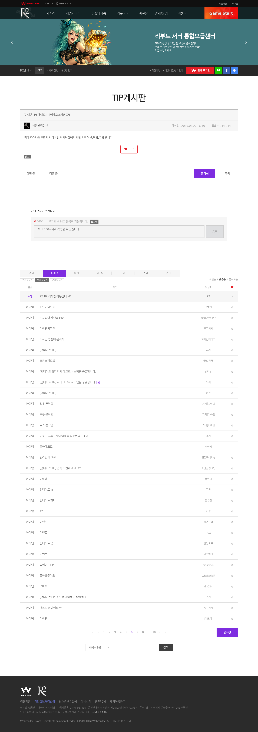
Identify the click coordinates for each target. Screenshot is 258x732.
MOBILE (63, 3)
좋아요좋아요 (47, 575)
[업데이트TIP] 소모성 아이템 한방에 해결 (63, 597)
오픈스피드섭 (47, 360)
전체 (31, 273)
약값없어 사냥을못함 (52, 317)
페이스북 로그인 (226, 70)
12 (41, 511)
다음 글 (53, 173)
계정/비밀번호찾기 (173, 70)
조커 (208, 597)
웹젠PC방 (100, 701)
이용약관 (25, 701)
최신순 (212, 279)
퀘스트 (100, 273)
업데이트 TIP (47, 489)
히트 (208, 392)
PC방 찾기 (67, 70)
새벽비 (208, 446)
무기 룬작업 (46, 425)
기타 (168, 273)
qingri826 (208, 564)
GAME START (221, 13)
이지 (208, 382)
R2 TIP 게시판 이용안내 (56, 296)
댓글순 (222, 279)
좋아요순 (233, 279)
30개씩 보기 (42, 280)
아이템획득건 (47, 328)
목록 (227, 173)
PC (48, 3)
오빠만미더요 (208, 339)
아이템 (54, 273)
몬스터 (77, 273)
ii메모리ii (208, 618)
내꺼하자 (208, 554)
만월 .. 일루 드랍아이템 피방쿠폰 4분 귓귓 (64, 436)
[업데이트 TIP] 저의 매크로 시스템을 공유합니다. (68, 371)
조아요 (43, 586)
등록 (214, 231)
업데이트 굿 (46, 543)
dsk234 (208, 586)
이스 (208, 532)
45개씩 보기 (57, 280)
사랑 (208, 511)
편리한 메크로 (48, 457)
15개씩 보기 (27, 280)
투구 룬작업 (46, 414)
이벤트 (43, 522)
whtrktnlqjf (208, 575)
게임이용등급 (117, 701)
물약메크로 (46, 446)
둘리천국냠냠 (208, 317)
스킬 (145, 273)
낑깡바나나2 (208, 457)
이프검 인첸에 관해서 (52, 339)
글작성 (205, 173)
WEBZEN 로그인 (200, 70)
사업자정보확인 (100, 712)
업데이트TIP (47, 564)
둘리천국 (208, 360)
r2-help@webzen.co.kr (48, 712)
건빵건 (208, 307)
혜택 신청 (53, 70)
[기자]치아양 (208, 403)
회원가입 (223, 3)
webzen (30, 3)
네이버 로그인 (218, 70)
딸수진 (208, 500)
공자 (208, 349)
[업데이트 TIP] (48, 350)
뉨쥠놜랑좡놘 (40, 125)
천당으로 (208, 543)
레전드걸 (208, 521)
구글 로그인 (234, 70)
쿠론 (208, 489)
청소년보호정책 (68, 701)
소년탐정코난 (208, 468)
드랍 (123, 273)
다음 (246, 42)
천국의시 (208, 328)
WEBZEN (26, 691)
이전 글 (31, 173)
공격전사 (208, 607)
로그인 (235, 3)
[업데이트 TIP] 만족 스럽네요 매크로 (60, 468)
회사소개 (86, 701)
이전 (12, 42)
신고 (27, 156)
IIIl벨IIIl (208, 371)
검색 (165, 647)
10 (154, 632)
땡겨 (208, 435)
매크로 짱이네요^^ (51, 607)
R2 (25, 13)
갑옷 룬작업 (46, 403)
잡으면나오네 (47, 307)
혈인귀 (208, 478)
